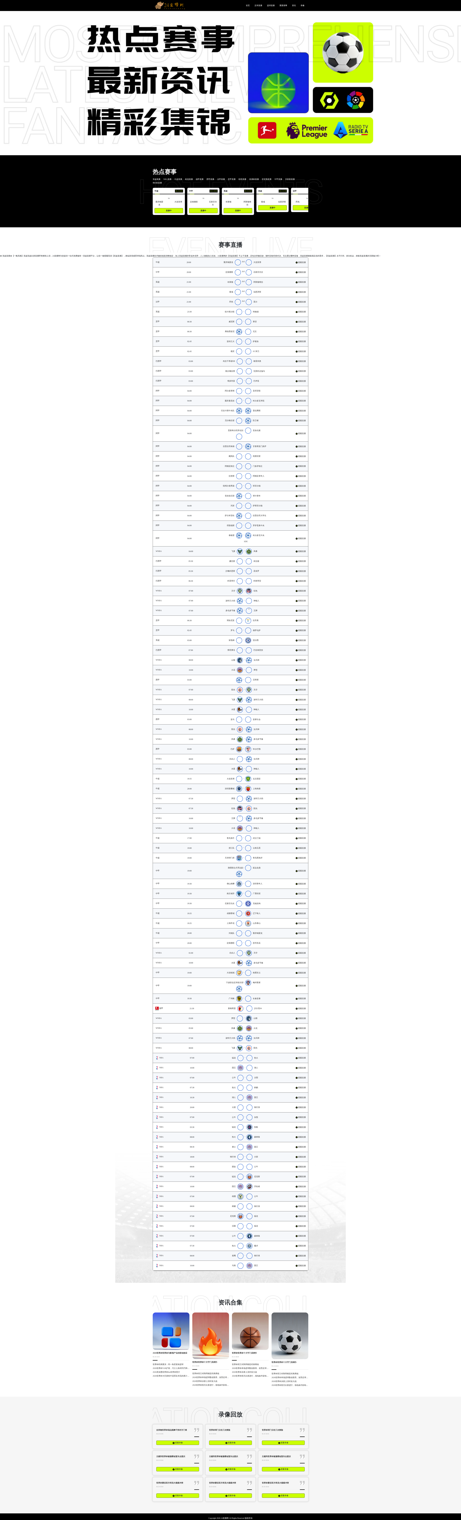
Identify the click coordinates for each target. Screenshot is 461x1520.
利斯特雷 (258, 456)
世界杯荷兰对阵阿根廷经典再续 (205, 1373)
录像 (302, 5)
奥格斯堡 (232, 1008)
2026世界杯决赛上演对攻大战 (204, 1381)
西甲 (161, 680)
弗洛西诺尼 (230, 331)
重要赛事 (283, 5)
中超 (165, 262)
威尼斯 (232, 322)
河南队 (234, 933)
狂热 (258, 591)
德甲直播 (199, 179)
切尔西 (257, 640)
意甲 (160, 321)
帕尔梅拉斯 (231, 371)
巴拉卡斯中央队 (229, 411)
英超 (161, 282)
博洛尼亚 (231, 620)
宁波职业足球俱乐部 (236, 982)
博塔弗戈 (232, 650)
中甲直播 (278, 179)
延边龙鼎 (258, 868)
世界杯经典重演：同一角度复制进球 (168, 1364)
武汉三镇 (259, 838)
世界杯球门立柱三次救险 (219, 1430)
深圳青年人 (259, 884)
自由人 (235, 759)
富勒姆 (233, 640)
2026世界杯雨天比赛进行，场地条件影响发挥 (211, 1385)
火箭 (234, 1107)
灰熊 (256, 1117)
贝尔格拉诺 (231, 420)
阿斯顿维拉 (259, 282)
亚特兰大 (231, 341)
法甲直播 (221, 179)
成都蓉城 (233, 913)
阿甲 (161, 391)
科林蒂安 (258, 581)
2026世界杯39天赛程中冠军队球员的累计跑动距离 (174, 1376)
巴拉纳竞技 (259, 650)
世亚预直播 (266, 179)
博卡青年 (258, 496)
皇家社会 (258, 719)
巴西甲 (162, 361)
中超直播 (178, 179)
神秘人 (259, 601)
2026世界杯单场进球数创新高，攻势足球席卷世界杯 (214, 1377)
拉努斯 (233, 476)
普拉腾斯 (258, 411)
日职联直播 (290, 179)
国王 (234, 1068)
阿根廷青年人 (260, 476)
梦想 (258, 670)
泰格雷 (233, 535)
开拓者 (257, 1186)
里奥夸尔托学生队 (237, 430)
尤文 (256, 331)
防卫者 (257, 420)
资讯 (294, 5)
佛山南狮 (232, 884)
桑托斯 (233, 561)
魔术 (256, 1246)
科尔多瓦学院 (260, 401)
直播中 (169, 211)
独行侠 (257, 1107)
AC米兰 (257, 351)
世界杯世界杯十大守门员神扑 (204, 1362)
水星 (236, 709)
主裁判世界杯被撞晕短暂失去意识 (170, 1456)
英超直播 (156, 179)
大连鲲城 (232, 973)
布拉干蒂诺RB (230, 361)
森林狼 (257, 1137)
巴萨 (234, 749)
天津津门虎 (232, 858)
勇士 (234, 1147)
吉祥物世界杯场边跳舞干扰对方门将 (171, 1430)
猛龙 (234, 1058)
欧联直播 (242, 179)
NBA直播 (167, 179)
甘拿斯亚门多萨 (260, 446)
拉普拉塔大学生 (260, 515)
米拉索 (257, 561)
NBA (161, 1058)
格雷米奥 (258, 361)
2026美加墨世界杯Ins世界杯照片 (166, 1372)
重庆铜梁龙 (231, 262)
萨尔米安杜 (231, 515)
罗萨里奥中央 (260, 525)
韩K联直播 (157, 183)
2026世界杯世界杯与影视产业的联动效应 (170, 1353)
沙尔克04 (258, 1008)
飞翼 (236, 551)
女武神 (259, 660)
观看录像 (179, 1443)
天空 (236, 591)
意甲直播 (232, 179)
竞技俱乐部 (231, 496)
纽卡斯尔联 (231, 312)
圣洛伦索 (258, 430)
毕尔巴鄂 (258, 749)
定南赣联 (230, 272)
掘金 (234, 1167)
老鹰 (234, 1256)
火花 (236, 670)
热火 (256, 1058)
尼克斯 (257, 1177)
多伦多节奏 (233, 611)
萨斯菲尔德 (259, 506)
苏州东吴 (258, 943)
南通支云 (258, 973)
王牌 (258, 611)
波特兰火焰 (233, 601)
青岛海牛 (233, 838)
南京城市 (232, 893)
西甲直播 (210, 179)
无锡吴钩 (258, 903)
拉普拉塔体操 (230, 446)
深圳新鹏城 (232, 789)
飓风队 (233, 456)
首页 (248, 5)
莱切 (256, 322)
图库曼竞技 (231, 401)
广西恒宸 (258, 893)
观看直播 (302, 262)
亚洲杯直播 (254, 179)
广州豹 (233, 998)
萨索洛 (256, 341)
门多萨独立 (259, 466)
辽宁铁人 (259, 913)
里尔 (256, 302)
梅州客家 (258, 982)
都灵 (233, 351)
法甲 (160, 302)
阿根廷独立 (231, 466)
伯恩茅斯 (258, 292)
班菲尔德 (258, 486)
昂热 (232, 302)
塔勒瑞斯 (232, 525)
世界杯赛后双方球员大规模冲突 (169, 1483)
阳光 (236, 690)
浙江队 (234, 848)
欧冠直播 (189, 179)
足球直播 (258, 5)
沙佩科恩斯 (231, 571)
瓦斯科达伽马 (260, 371)
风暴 (258, 551)
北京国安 (259, 779)
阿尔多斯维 (231, 391)
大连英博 (260, 262)
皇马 (234, 719)
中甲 (161, 272)
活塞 (234, 1226)
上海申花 (233, 923)
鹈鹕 (256, 1088)
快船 (256, 1127)
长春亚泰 (258, 998)
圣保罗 (257, 571)
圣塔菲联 (258, 391)
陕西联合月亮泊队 (237, 868)
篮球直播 (271, 5)
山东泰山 (259, 923)
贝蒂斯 (257, 680)
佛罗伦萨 (257, 630)
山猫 (236, 660)
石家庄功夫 (259, 272)
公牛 (234, 1078)
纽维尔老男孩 (230, 486)
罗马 (233, 630)
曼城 (232, 292)
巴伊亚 (257, 381)
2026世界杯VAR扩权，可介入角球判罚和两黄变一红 (175, 1368)
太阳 (256, 1078)
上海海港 (259, 789)
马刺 (234, 1265)
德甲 (161, 1008)
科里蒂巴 (232, 581)
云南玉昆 (259, 848)
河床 (234, 506)
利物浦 (257, 312)
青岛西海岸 (260, 858)
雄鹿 (234, 1196)
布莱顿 (231, 282)
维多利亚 (232, 381)
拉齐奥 (256, 620)
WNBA (166, 551)
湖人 (256, 1068)
